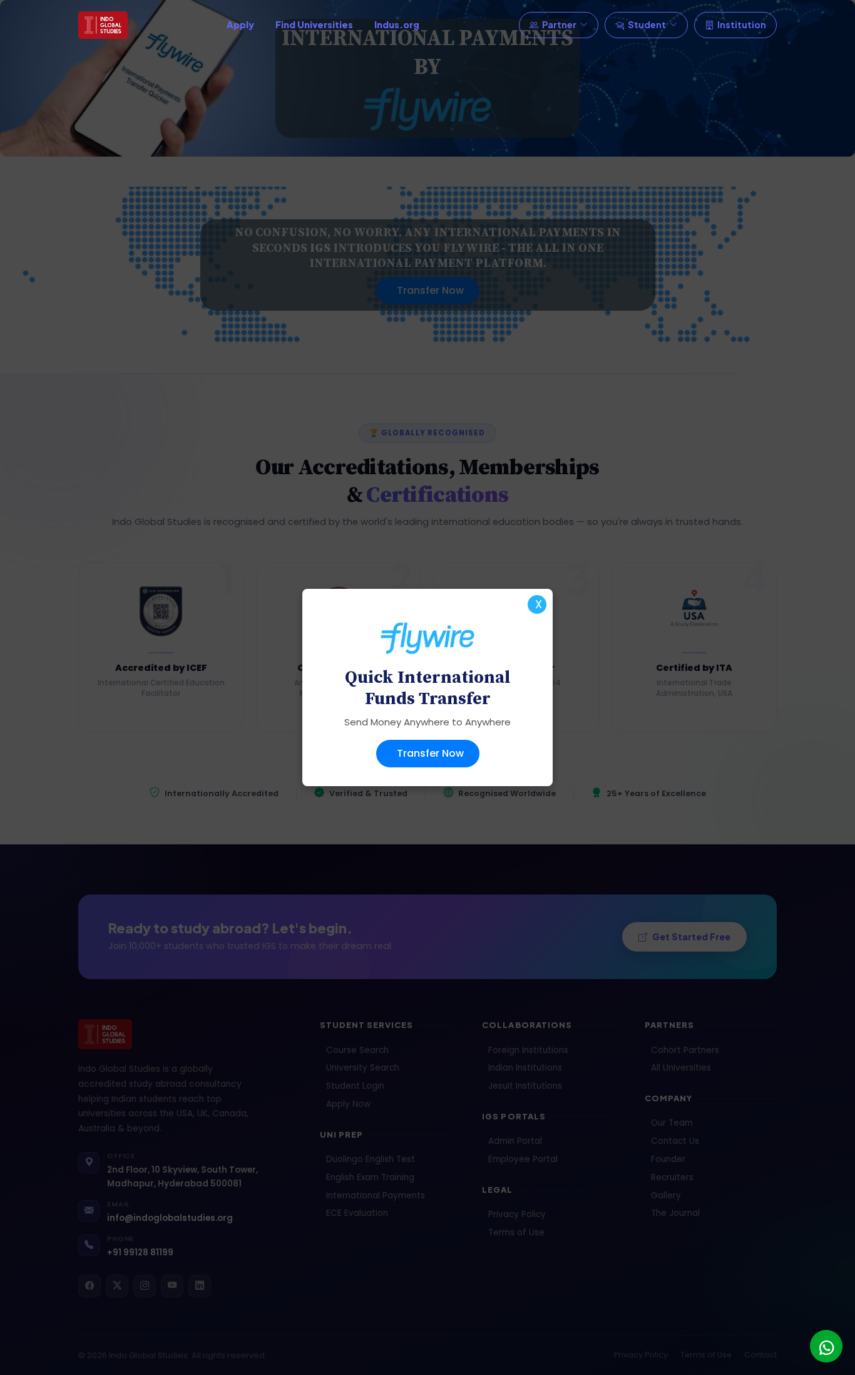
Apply (240, 24)
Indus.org (396, 24)
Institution (741, 24)
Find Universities (314, 24)
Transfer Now (430, 753)
